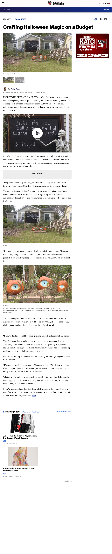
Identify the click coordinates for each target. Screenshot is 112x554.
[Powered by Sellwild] (68, 481)
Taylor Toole (15, 89)
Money (7, 19)
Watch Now (103, 3)
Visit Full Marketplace (64, 411)
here (34, 395)
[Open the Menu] (3, 3)
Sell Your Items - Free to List (29, 412)
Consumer (20, 19)
